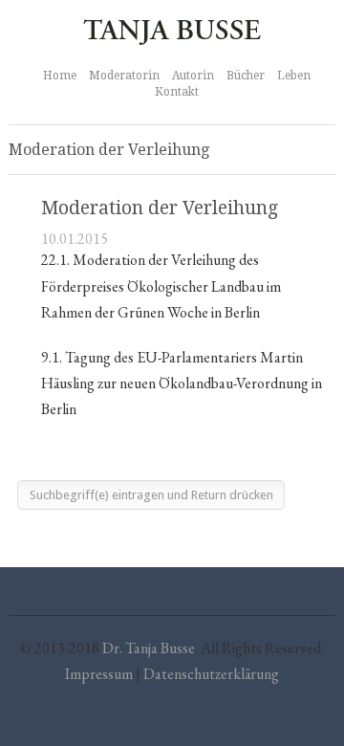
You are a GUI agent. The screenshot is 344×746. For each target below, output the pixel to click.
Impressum (99, 674)
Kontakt (177, 92)
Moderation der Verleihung (159, 208)
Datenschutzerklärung (211, 674)
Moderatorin (124, 75)
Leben (294, 75)
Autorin (193, 75)
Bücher (245, 75)
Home (59, 75)
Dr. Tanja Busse (148, 648)
